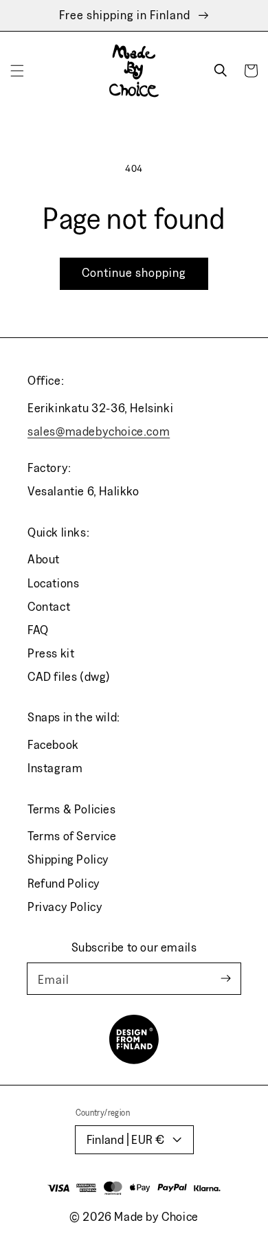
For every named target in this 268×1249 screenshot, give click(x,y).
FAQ (38, 629)
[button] (17, 71)
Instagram (54, 768)
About (43, 559)
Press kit (50, 653)
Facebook (53, 744)
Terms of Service (72, 836)
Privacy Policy (64, 906)
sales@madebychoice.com (98, 431)
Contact (48, 606)
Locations (53, 583)
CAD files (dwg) (69, 676)
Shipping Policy (68, 859)
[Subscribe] (225, 978)
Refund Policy (63, 883)
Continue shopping (134, 272)
